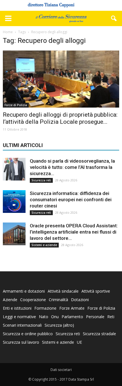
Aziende (10, 299)
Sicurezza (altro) (59, 325)
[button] (114, 18)
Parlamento (72, 316)
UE (79, 342)
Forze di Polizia (16, 105)
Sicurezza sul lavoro (21, 342)
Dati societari (61, 369)
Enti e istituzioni (17, 308)
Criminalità (58, 299)
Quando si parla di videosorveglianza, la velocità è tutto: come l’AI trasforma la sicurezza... (72, 167)
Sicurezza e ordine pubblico (28, 333)
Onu (55, 316)
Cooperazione (33, 299)
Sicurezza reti (41, 180)
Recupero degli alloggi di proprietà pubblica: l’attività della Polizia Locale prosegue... (60, 118)
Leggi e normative (19, 316)
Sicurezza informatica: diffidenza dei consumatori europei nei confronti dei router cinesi (71, 199)
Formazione (45, 308)
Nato (43, 316)
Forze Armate (72, 308)
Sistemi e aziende (44, 245)
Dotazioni (80, 299)
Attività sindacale (63, 291)
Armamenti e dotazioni (24, 291)
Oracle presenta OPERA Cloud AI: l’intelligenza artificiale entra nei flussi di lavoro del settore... (74, 232)
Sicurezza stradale (99, 333)
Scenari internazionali (22, 325)
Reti (110, 316)
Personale (95, 316)
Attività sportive (95, 291)
